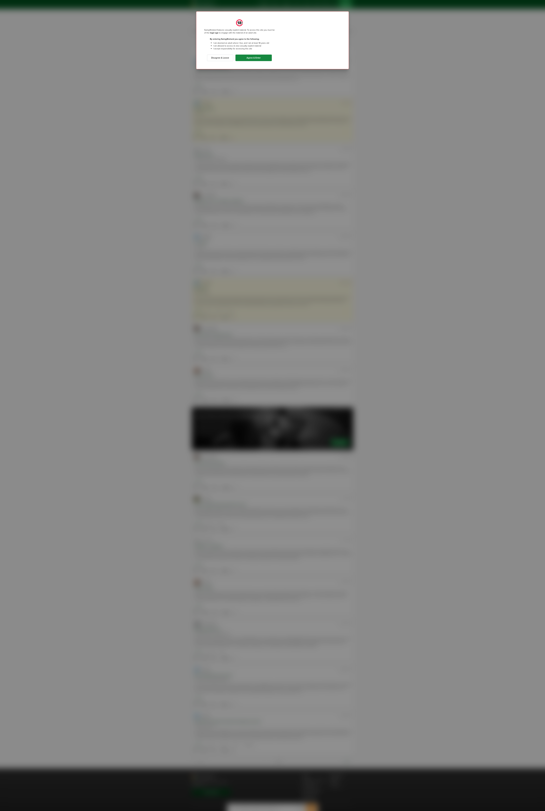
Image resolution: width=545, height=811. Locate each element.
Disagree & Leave (220, 57)
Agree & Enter (254, 57)
